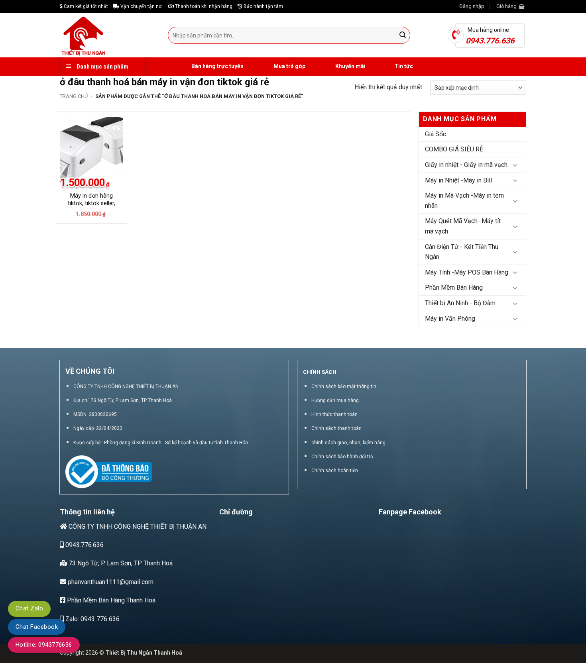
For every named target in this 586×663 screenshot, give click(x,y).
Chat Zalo (29, 608)
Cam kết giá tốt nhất (85, 6)
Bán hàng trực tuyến (217, 66)
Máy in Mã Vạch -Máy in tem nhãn (464, 201)
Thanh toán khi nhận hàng (203, 6)
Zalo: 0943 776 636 (92, 619)
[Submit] (403, 35)
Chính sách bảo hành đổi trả (342, 456)
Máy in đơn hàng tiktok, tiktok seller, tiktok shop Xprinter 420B (91, 207)
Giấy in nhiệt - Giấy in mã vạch (466, 165)
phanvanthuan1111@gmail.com (109, 582)
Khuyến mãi (350, 66)
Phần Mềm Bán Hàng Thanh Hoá (110, 600)
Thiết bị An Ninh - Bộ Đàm (460, 303)
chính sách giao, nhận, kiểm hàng (348, 442)
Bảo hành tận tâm (262, 6)
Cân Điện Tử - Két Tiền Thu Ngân (461, 252)
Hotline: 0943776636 (44, 644)
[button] (471, 6)
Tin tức (403, 66)
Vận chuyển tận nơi (141, 6)
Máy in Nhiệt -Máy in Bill (458, 180)
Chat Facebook (37, 626)
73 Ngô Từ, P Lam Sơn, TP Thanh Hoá (120, 563)
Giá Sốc (435, 134)
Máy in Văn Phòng (450, 318)
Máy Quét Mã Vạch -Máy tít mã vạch (463, 226)
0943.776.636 (84, 545)
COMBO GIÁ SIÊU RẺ (454, 149)
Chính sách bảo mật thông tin (343, 386)
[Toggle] (515, 165)
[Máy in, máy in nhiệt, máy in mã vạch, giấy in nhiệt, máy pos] (108, 35)
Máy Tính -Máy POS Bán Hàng (466, 272)
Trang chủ (74, 96)
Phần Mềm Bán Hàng (454, 287)
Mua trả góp (288, 66)
